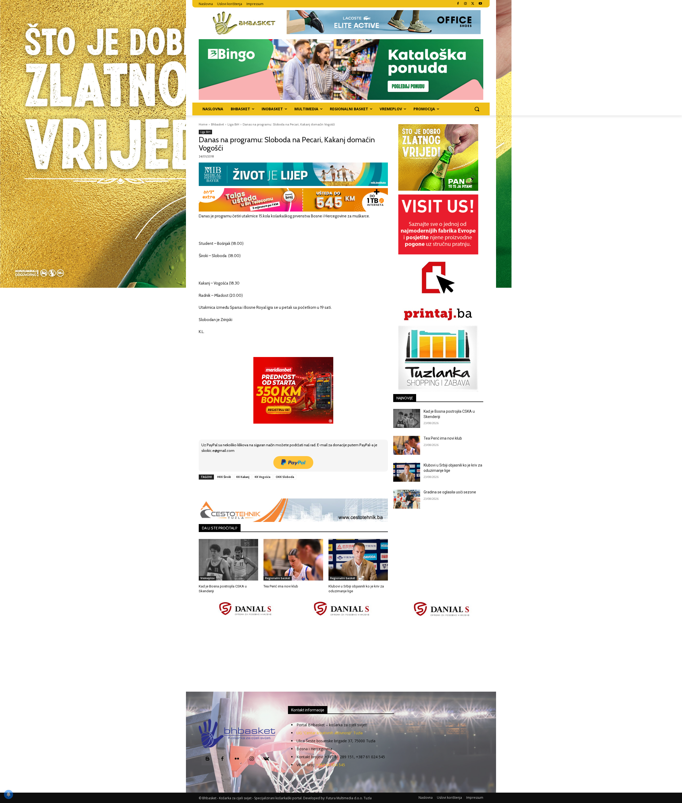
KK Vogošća (262, 477)
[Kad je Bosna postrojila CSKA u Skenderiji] (228, 560)
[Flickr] (237, 759)
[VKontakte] (266, 759)
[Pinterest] (260, 489)
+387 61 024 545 (330, 764)
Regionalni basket (277, 578)
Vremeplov (207, 578)
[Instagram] (465, 4)
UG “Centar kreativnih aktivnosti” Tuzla (330, 732)
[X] (473, 4)
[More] (285, 489)
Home (203, 124)
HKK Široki (224, 477)
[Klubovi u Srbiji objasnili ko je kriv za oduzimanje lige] (358, 560)
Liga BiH (233, 124)
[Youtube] (480, 4)
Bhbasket (217, 124)
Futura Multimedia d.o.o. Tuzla (349, 798)
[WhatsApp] (272, 489)
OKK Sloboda (285, 477)
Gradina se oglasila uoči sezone (450, 492)
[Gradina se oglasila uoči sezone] (406, 499)
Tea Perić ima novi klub (280, 586)
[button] (476, 109)
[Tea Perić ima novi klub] (293, 560)
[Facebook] (458, 4)
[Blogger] (208, 759)
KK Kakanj (242, 477)
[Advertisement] (341, 654)
